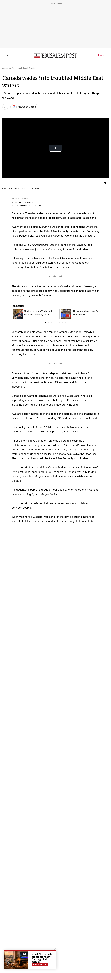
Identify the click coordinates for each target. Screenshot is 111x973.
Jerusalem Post (9, 68)
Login (101, 55)
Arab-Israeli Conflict (26, 68)
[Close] (105, 183)
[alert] (30, 959)
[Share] (5, 107)
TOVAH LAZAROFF (22, 198)
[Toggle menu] (6, 55)
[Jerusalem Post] (55, 56)
